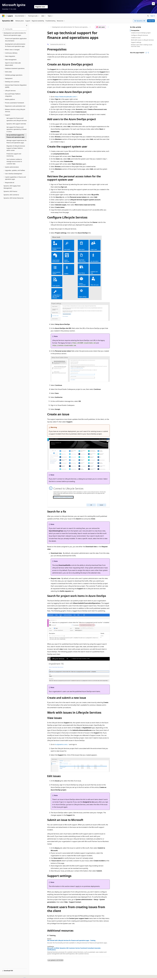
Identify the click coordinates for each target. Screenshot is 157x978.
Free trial (151, 21)
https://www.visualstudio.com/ (65, 97)
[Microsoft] (3, 16)
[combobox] (14, 29)
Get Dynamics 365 (139, 21)
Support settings (136, 42)
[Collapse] (26, 25)
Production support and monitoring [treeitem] (14, 155)
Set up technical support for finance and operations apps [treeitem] (15, 136)
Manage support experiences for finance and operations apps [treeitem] (17, 142)
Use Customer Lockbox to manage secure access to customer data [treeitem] (14, 161)
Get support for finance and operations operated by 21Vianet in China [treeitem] (16, 129)
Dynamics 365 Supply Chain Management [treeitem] (12, 187)
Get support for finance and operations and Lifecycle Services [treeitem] (17, 119)
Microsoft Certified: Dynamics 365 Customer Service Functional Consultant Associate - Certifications (74, 949)
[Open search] (148, 16)
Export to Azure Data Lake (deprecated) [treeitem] (13, 64)
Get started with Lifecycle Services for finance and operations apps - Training (71, 940)
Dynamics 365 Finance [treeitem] (10, 191)
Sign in (153, 16)
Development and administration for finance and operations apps (70, 27)
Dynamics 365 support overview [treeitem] (16, 124)
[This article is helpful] (146, 53)
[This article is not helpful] (148, 53)
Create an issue (135, 37)
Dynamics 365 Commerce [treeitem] (11, 195)
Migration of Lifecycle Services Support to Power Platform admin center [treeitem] (16, 148)
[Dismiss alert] (153, 3)
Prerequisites (135, 30)
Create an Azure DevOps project (141, 33)
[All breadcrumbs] (48, 27)
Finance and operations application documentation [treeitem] (16, 40)
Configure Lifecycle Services (139, 35)
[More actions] (108, 27)
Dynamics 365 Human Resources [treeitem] (14, 198)
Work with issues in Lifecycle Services (142, 40)
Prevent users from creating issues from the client (141, 45)
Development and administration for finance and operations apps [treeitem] (15, 45)
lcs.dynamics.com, (61, 744)
